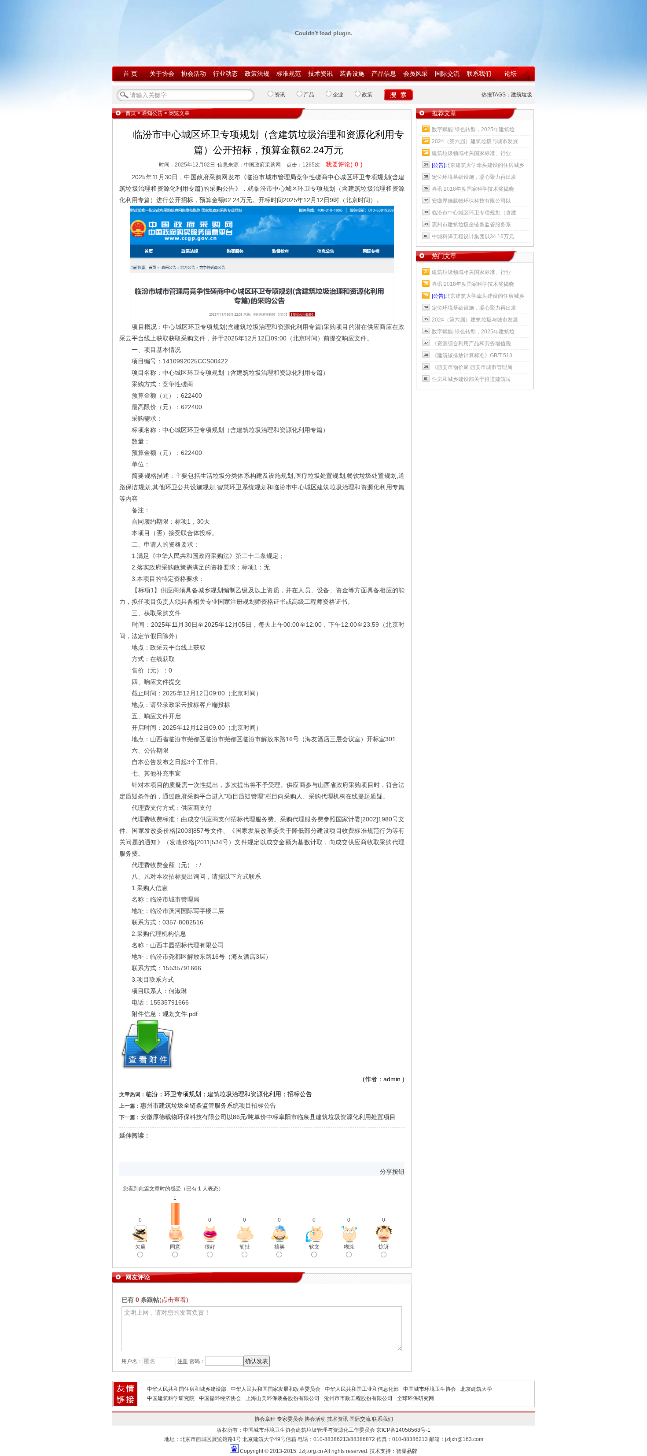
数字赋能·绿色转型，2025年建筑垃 (473, 129)
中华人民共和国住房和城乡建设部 (186, 1389)
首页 (130, 113)
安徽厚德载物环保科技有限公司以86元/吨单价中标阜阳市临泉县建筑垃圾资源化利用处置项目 (268, 1116)
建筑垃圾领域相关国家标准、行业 (471, 153)
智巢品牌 (406, 1451)
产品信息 (383, 73)
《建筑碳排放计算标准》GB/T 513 (472, 355)
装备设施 (352, 73)
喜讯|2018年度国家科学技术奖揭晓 (473, 189)
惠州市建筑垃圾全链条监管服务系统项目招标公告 (208, 1105)
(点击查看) (173, 1299)
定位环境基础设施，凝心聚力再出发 (474, 177)
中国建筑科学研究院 (171, 1398)
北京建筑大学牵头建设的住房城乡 (478, 165)
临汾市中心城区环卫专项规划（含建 (474, 213)
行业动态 (225, 73)
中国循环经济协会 (220, 1398)
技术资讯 (320, 73)
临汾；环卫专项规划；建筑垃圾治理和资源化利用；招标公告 (229, 1094)
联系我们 (479, 73)
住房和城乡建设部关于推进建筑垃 (471, 379)
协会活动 (193, 73)
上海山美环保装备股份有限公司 (283, 1398)
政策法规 (257, 73)
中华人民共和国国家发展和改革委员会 (275, 1389)
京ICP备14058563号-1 (403, 1430)
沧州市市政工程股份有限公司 (358, 1398)
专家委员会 (290, 1419)
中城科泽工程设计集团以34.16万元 (473, 236)
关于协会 (162, 73)
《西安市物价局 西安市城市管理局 (472, 367)
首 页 (130, 73)
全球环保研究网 (415, 1398)
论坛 (510, 73)
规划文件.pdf (180, 1013)
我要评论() (344, 164)
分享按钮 (392, 1171)
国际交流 (447, 73)
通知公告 (152, 113)
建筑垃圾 (521, 95)
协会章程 (265, 1419)
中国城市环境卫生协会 (429, 1389)
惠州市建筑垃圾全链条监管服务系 (471, 225)
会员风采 (415, 73)
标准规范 (288, 73)
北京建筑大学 (476, 1389)
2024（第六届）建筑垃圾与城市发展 (475, 141)
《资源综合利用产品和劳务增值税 (471, 343)
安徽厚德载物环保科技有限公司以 (471, 201)
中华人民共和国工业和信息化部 (362, 1389)
